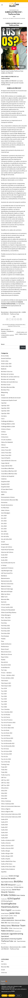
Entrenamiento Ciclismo (8, 497)
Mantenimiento (5, 578)
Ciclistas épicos (18, 887)
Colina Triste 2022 (6, 452)
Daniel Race (16, 889)
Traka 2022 (4, 769)
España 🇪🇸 (4, 981)
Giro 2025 (4, 528)
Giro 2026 (4, 531)
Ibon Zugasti (6, 910)
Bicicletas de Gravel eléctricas (9, 382)
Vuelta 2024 (4, 835)
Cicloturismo (4, 437)
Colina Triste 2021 (6, 450)
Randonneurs (5, 646)
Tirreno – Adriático (6, 673)
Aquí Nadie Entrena (7, 882)
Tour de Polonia (5, 735)
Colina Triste (4, 447)
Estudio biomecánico (7, 505)
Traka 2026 (4, 772)
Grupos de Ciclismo (6, 547)
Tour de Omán (5, 730)
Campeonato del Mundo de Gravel (10, 398)
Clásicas (3, 445)
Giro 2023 (4, 523)
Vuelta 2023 (4, 832)
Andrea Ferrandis (8, 878)
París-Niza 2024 (5, 628)
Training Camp (5, 764)
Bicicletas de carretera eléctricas (10, 377)
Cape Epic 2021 (5, 405)
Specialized (5, 936)
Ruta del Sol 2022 (6, 665)
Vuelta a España (5, 859)
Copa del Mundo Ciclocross (8, 460)
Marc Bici (4, 923)
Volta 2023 (4, 796)
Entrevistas (4, 502)
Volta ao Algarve (5, 809)
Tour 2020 (4, 691)
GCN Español (13, 898)
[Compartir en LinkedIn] (20, 319)
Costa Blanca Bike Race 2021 (9, 471)
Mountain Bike (5, 599)
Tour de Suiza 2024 (6, 751)
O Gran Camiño (5, 604)
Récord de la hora (6, 652)
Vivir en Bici (3, 943)
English (3, 984)
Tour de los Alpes (6, 725)
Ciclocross (4, 434)
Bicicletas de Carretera (7, 374)
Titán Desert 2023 (6, 686)
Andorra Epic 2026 (6, 366)
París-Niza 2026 (5, 633)
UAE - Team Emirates (19, 941)
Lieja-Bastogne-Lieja (6, 570)
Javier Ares (14, 913)
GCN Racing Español (6, 901)
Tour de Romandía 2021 (8, 743)
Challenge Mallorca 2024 (8, 426)
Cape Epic (4, 403)
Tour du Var (4, 756)
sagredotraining (16, 933)
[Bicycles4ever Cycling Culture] (14, 4)
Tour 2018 (4, 688)
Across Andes (5, 356)
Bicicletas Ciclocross (6, 371)
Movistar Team (18, 925)
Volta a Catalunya (6, 801)
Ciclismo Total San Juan (7, 887)
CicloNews (4, 307)
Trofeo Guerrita (5, 775)
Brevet (3, 395)
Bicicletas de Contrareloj (8, 379)
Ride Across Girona (6, 654)
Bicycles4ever (22, 18)
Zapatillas (3, 872)
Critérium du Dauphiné (7, 476)
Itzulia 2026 (4, 560)
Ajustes (18, 995)
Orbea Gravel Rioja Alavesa (8, 612)
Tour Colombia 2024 (6, 712)
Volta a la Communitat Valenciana (10, 806)
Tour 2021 (4, 694)
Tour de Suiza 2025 (6, 754)
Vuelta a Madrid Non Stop (8, 861)
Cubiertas (4, 479)
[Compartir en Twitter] (12, 319)
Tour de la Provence (6, 720)
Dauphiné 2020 (5, 481)
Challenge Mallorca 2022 (8, 424)
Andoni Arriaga (14, 876)
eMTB (2, 494)
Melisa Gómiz (6, 926)
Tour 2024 (4, 701)
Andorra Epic (4, 361)
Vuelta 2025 (4, 838)
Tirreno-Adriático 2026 (7, 678)
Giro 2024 (4, 526)
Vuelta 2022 (4, 830)
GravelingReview (8, 903)
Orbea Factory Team (17, 928)
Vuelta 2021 (4, 827)
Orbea (10, 928)
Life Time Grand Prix (6, 573)
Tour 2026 (4, 707)
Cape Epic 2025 (5, 411)
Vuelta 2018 (4, 819)
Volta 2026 (4, 798)
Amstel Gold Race (6, 358)
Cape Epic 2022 (5, 408)
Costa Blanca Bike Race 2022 (9, 473)
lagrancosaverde (7, 918)
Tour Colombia (5, 709)
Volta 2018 (4, 790)
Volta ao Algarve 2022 (7, 811)
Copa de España (5, 458)
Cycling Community (6, 889)
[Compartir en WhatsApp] (7, 319)
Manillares (4, 576)
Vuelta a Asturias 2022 (7, 848)
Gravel (3, 542)
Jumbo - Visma (13, 915)
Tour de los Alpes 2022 (7, 728)
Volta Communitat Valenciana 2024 (11, 817)
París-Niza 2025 (5, 631)
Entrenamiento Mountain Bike (9, 500)
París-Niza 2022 (5, 625)
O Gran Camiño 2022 (7, 607)
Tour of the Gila (5, 762)
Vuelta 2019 (4, 822)
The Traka (4, 670)
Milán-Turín (4, 597)
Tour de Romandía (6, 741)
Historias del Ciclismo (7, 552)
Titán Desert (4, 680)
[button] (2, 5)
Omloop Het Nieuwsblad (8, 610)
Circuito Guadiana (6, 439)
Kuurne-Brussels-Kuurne (8, 563)
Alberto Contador (4, 876)
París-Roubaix (5, 636)
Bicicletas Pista (5, 390)
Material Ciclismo (6, 586)
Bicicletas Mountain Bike (8, 387)
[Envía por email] (15, 319)
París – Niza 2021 (6, 618)
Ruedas (3, 659)
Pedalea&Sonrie (17, 931)
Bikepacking (4, 392)
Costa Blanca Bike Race (7, 468)
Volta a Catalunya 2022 (7, 804)
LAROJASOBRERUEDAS (7, 920)
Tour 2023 (4, 699)
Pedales (3, 639)
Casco (2, 418)
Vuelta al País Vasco (6, 864)
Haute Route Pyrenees (7, 549)
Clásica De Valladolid (7, 442)
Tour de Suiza (5, 749)
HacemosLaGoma (9, 906)
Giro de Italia (4, 534)
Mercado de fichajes (6, 591)
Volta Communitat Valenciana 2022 (11, 814)
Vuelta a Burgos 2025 (7, 856)
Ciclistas (3, 432)
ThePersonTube (5, 84)
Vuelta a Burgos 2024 (7, 853)
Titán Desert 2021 (6, 683)
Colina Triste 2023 (6, 455)
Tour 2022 (4, 696)
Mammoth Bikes (20, 920)
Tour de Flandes (5, 714)
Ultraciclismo (5, 788)
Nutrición (3, 602)
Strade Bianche (5, 667)
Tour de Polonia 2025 (7, 738)
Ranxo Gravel (5, 649)
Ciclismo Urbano (5, 429)
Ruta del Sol (4, 662)
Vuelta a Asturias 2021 (7, 845)
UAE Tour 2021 (5, 780)
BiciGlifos (18, 881)
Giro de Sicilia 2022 (6, 539)
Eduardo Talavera (7, 892)
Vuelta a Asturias (6, 843)
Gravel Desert (5, 544)
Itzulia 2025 (4, 557)
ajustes (13, 991)
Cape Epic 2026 (5, 413)
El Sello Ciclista (8, 895)
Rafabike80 (5, 934)
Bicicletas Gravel (5, 384)
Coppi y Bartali (5, 463)
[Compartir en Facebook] (10, 319)
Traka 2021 (4, 767)
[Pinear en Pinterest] (18, 319)
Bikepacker (12, 885)
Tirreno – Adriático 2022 (8, 675)
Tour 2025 (4, 704)
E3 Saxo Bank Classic (7, 489)
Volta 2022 (4, 793)
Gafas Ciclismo (5, 510)
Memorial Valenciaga (7, 589)
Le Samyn (3, 565)
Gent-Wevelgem (5, 513)
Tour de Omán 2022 (6, 733)
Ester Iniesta (20, 895)
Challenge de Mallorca (7, 421)
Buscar (3, 344)
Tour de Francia (5, 717)
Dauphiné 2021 (5, 484)
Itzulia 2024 (4, 555)
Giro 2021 (4, 518)
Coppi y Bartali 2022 (6, 466)
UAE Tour (3, 777)
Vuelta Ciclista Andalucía (8, 869)
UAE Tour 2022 (5, 783)
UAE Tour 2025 (5, 785)
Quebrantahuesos (6, 644)
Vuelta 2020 (4, 824)
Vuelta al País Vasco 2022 (8, 866)
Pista (2, 641)
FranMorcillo (4, 899)
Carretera (4, 416)
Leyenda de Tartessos (7, 568)
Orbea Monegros (6, 615)
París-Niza (4, 623)
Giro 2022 (4, 521)
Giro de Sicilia (5, 536)
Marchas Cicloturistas (7, 583)
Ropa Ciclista (4, 657)
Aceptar (4, 995)
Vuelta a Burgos (5, 851)
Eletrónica (4, 492)
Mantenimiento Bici (14, 10)
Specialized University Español (11, 939)
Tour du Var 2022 (6, 759)
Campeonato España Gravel (9, 400)
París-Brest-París (6, 620)
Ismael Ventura (5, 913)
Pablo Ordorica (7, 930)
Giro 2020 (4, 515)
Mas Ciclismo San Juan (14, 922)
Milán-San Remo (5, 594)
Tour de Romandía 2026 (8, 746)
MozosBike (4, 928)
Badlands (3, 369)
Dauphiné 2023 (5, 487)
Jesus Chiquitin (5, 915)
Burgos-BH (19, 885)
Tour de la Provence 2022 (8, 722)
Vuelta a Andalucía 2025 (7, 840)
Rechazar (11, 995)
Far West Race (5, 507)
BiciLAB (4, 884)
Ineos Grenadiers (16, 910)
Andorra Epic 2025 (6, 363)
